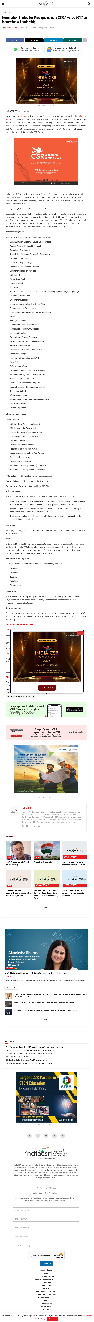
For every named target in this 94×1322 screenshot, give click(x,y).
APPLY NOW (47, 688)
